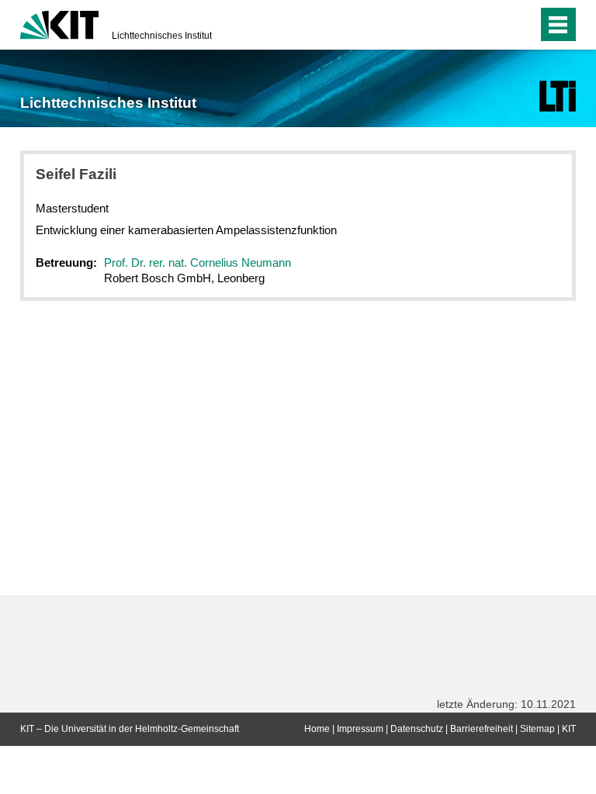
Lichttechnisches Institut (162, 35)
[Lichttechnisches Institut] (557, 96)
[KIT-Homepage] (59, 23)
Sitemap (537, 728)
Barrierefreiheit (481, 728)
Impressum (360, 728)
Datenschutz (416, 728)
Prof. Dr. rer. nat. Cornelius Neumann (197, 262)
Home (317, 728)
